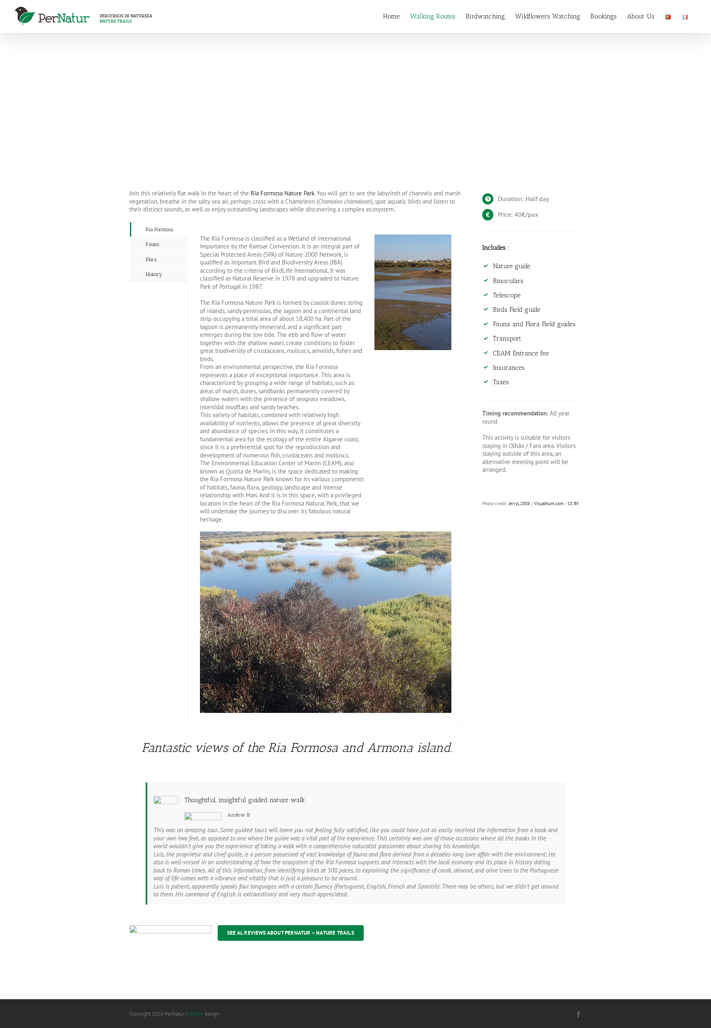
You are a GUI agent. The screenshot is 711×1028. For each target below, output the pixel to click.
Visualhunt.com (549, 503)
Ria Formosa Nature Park (282, 193)
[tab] (159, 229)
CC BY (573, 503)
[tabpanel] (325, 474)
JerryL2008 (519, 503)
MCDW (195, 1013)
